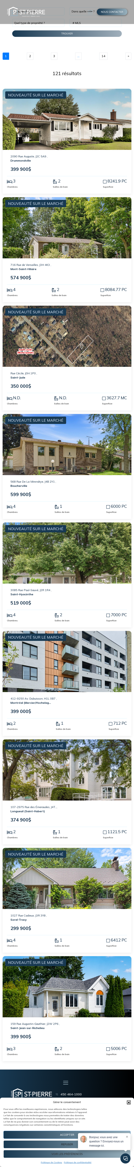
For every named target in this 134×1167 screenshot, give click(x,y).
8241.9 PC (117, 181)
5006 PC (119, 1048)
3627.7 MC (117, 398)
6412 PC (119, 940)
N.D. (17, 398)
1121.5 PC (117, 832)
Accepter (67, 1134)
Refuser (67, 1144)
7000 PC (119, 615)
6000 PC (119, 506)
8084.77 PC (116, 289)
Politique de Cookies (51, 1162)
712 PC (120, 723)
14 (103, 56)
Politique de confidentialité (77, 1162)
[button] (129, 1102)
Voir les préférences (67, 1154)
